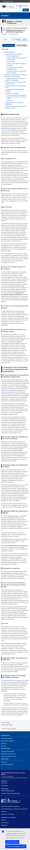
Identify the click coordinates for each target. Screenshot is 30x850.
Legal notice (4, 825)
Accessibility (4, 785)
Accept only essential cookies (16, 846)
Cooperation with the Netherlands (14, 54)
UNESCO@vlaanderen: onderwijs (10, 539)
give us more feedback (9, 728)
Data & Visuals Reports (7, 741)
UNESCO (11, 517)
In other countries (21, 45)
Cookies (3, 820)
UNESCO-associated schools (20, 553)
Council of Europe (5, 443)
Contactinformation (24, 40)
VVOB (23, 591)
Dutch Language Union (13, 56)
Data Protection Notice (7, 764)
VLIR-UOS (9, 100)
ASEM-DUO (4, 662)
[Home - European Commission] (8, 6)
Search (26, 10)
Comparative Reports (6, 738)
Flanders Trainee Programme (8, 390)
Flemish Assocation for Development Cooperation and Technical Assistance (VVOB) (16, 97)
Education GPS (11, 499)
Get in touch (4, 783)
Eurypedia (3, 743)
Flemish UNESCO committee (14, 532)
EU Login (3, 745)
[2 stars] (4, 725)
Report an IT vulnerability (7, 814)
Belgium (17, 500)
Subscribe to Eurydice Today (8, 756)
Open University (11, 61)
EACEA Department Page (8, 790)
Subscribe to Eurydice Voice (8, 754)
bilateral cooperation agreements (9, 128)
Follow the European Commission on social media (14, 809)
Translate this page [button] (22, 6)
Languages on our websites (8, 817)
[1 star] (3, 725)
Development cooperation (12, 93)
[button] (27, 6)
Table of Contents (8, 45)
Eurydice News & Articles (7, 751)
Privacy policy (4, 822)
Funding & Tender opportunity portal (10, 793)
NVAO (18, 294)
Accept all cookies (12, 842)
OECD (3, 471)
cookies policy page (11, 833)
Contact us (4, 762)
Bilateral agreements (9, 52)
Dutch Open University (9, 210)
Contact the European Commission (10, 806)
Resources (4, 811)
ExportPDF (16, 40)
